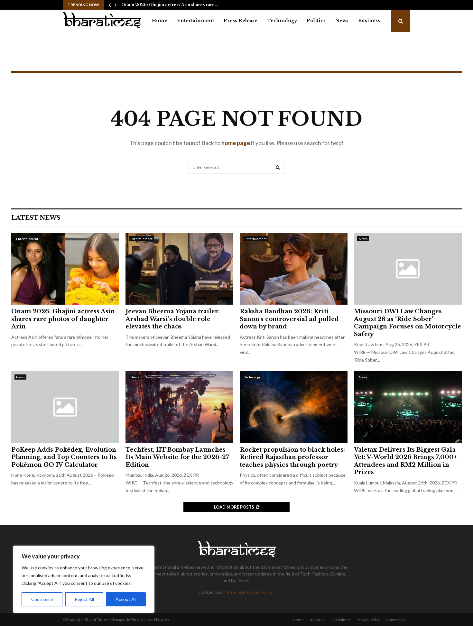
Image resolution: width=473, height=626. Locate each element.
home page (235, 142)
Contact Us (395, 619)
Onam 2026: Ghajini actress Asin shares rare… (169, 4)
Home (159, 20)
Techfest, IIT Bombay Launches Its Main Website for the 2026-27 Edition (177, 457)
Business (369, 20)
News (341, 20)
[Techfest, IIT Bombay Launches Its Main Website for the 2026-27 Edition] (179, 407)
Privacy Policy (368, 619)
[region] (83, 579)
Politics (316, 20)
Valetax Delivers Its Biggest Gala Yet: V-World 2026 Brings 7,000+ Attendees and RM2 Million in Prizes (405, 461)
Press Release (240, 20)
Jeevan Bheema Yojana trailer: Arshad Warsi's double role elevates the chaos (172, 319)
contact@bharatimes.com (249, 592)
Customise (42, 599)
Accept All (126, 599)
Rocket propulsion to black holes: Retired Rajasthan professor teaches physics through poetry (292, 457)
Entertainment (195, 20)
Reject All (84, 599)
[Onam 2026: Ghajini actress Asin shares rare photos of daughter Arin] (65, 269)
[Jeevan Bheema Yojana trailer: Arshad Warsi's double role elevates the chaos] (179, 269)
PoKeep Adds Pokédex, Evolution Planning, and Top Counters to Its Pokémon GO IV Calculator (64, 457)
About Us (318, 619)
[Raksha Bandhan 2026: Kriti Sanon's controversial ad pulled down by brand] (294, 269)
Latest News (35, 217)
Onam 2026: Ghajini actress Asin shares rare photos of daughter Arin (63, 319)
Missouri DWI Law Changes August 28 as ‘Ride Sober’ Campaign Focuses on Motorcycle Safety (407, 322)
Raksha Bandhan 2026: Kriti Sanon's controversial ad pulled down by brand (289, 319)
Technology (282, 20)
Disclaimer (341, 619)
